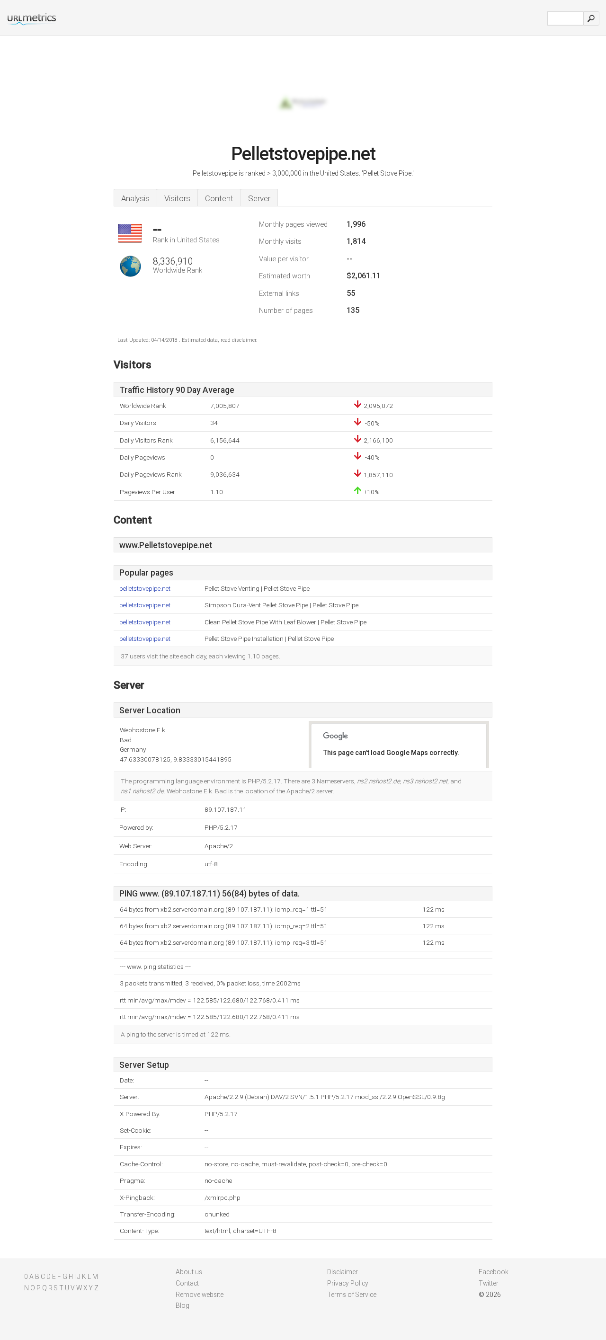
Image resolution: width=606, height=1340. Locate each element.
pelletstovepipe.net (144, 588)
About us (189, 1272)
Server (259, 198)
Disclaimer (342, 1272)
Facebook (493, 1272)
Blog (182, 1305)
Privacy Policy (347, 1283)
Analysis (135, 198)
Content (219, 198)
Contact (187, 1283)
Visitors (177, 198)
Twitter (489, 1283)
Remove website (199, 1294)
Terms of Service (351, 1294)
